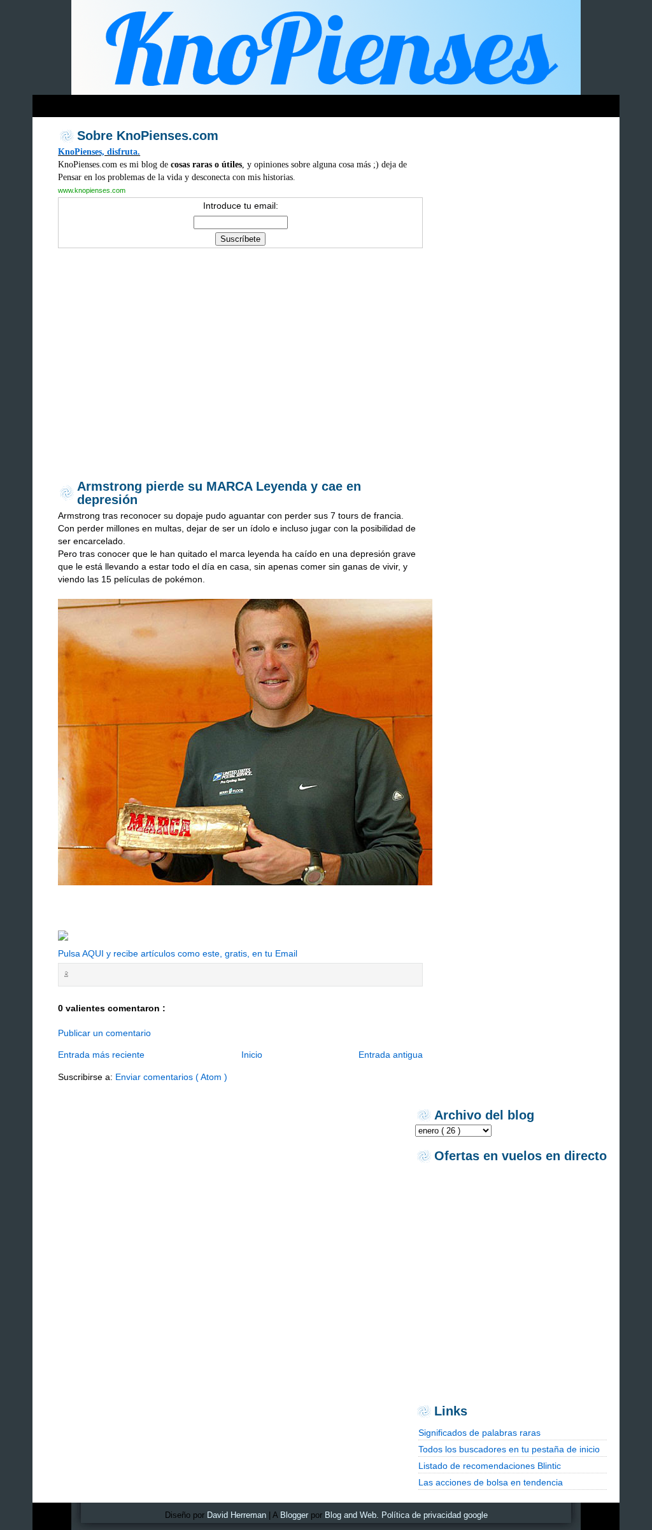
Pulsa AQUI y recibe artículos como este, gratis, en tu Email (177, 953)
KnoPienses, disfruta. (99, 151)
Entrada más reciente (101, 1054)
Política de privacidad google (434, 1515)
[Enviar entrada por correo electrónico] (74, 974)
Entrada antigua (390, 1054)
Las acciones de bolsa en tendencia (490, 1482)
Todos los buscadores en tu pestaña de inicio (509, 1449)
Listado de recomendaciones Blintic (489, 1466)
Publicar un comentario (104, 1033)
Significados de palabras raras (479, 1433)
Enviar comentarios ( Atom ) (171, 1077)
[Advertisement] (277, 103)
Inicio (251, 1054)
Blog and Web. (352, 1515)
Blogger (294, 1515)
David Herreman (236, 1515)
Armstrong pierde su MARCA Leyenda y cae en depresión (219, 493)
